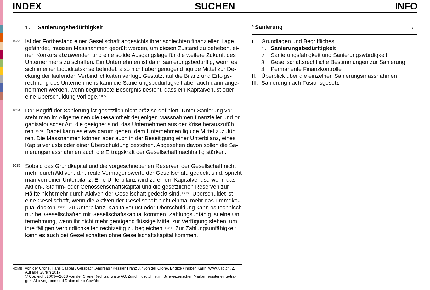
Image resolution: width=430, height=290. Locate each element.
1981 (168, 227)
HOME (17, 268)
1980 (61, 206)
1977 (103, 95)
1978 (39, 130)
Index (27, 6)
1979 (185, 192)
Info (406, 6)
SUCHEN (215, 6)
